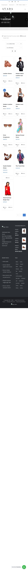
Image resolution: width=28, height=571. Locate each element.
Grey (21, 268)
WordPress (23, 301)
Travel (17, 285)
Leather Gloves (7, 73)
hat (16, 271)
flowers (17, 268)
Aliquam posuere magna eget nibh (7, 281)
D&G (17, 266)
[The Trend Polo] (20, 156)
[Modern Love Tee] (20, 94)
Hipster (20, 271)
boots (21, 261)
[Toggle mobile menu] (25, 9)
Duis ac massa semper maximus (7, 271)
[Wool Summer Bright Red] (7, 188)
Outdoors (23, 278)
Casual (21, 264)
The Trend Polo (20, 166)
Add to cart (5, 82)
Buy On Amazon (5, 145)
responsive (21, 280)
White (17, 287)
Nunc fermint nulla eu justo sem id (7, 276)
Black (17, 261)
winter (21, 287)
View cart (24, 36)
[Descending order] (21, 43)
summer (17, 283)
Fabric (21, 266)
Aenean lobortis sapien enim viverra (7, 265)
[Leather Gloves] (7, 64)
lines (17, 273)
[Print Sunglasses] (7, 125)
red (16, 280)
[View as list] (15, 51)
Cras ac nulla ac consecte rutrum (7, 286)
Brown (17, 264)
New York (18, 278)
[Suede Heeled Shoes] (7, 156)
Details (23, 83)
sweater (22, 283)
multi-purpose (19, 276)
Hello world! (5, 261)
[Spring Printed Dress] (20, 125)
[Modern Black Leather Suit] (20, 64)
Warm (21, 285)
